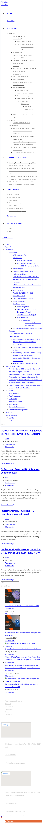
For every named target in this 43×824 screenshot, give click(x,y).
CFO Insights (25, 320)
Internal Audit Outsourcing (26, 263)
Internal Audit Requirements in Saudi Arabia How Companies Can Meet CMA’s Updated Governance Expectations (22, 667)
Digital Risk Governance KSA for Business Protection (23, 649)
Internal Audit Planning (24, 260)
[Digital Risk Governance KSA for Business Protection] (23, 646)
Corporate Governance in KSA (23, 298)
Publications (9, 250)
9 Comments (9, 654)
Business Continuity (15, 401)
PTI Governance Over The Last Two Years (27, 328)
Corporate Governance (16, 407)
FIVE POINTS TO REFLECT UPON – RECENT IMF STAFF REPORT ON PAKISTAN (26, 279)
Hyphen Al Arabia (11, 415)
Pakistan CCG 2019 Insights (26, 315)
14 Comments (9, 641)
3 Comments (9, 447)
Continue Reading (7, 463)
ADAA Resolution (19, 301)
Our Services (9, 391)
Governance (13, 252)
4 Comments (9, 527)
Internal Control (14, 393)
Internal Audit (17, 258)
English (11, 418)
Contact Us (8, 412)
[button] (9, 821)
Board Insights (18, 269)
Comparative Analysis (24, 312)
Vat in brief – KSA (19, 296)
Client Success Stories (12, 366)
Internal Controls (22, 317)
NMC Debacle (18, 290)
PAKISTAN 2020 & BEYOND (23, 334)
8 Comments (9, 566)
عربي (10, 420)
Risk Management (19, 304)
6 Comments (9, 614)
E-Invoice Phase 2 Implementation (25, 363)
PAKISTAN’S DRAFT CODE (26, 309)
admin (7, 439)
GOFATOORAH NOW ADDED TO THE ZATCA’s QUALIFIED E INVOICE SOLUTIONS (26, 341)
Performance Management (18, 410)
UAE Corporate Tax (19, 255)
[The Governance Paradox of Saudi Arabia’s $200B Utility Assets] (12, 603)
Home (7, 244)
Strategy (12, 331)
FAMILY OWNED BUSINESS (23, 293)
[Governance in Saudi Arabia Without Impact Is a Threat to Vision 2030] (23, 681)
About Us (8, 247)
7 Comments (9, 692)
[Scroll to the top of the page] (1, 817)
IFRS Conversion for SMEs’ (30, 266)
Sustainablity (13, 399)
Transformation (14, 336)
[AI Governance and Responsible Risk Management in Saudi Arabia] (12, 630)
